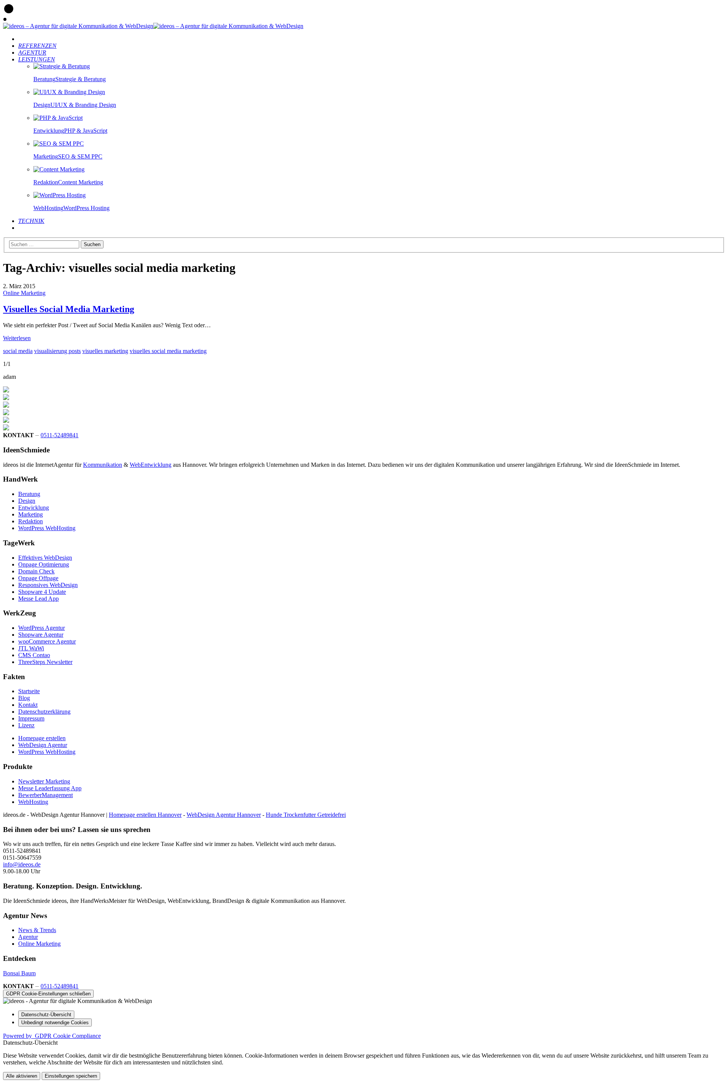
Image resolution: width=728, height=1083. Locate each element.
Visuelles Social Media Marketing (68, 309)
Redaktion (30, 521)
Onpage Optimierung (43, 564)
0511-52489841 (59, 435)
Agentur (28, 937)
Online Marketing (24, 293)
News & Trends (37, 930)
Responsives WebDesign (48, 585)
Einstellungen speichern (71, 1076)
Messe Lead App (38, 598)
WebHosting (33, 802)
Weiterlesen (17, 338)
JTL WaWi (31, 648)
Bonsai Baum (19, 973)
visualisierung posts (57, 351)
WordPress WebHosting (46, 528)
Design (26, 501)
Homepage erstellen (42, 738)
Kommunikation (102, 464)
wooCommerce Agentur (47, 641)
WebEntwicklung (150, 464)
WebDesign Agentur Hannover (224, 814)
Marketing (30, 514)
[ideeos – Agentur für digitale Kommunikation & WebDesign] (78, 26)
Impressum (31, 718)
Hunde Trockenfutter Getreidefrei (306, 814)
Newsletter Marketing (44, 781)
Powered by (52, 1036)
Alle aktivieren (21, 1076)
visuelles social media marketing (168, 351)
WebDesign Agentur (42, 745)
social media (18, 351)
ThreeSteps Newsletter (45, 662)
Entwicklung (33, 507)
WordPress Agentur (41, 628)
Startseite (29, 691)
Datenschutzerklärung (44, 711)
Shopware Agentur (40, 634)
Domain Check (36, 571)
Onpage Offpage (38, 578)
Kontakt (28, 705)
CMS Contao (34, 655)
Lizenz (26, 725)
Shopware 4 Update (42, 592)
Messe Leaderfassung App (50, 788)
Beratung (29, 494)
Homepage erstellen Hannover (145, 814)
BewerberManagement (45, 795)
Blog (24, 698)
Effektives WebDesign (45, 557)
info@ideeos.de (22, 864)
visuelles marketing (105, 351)
